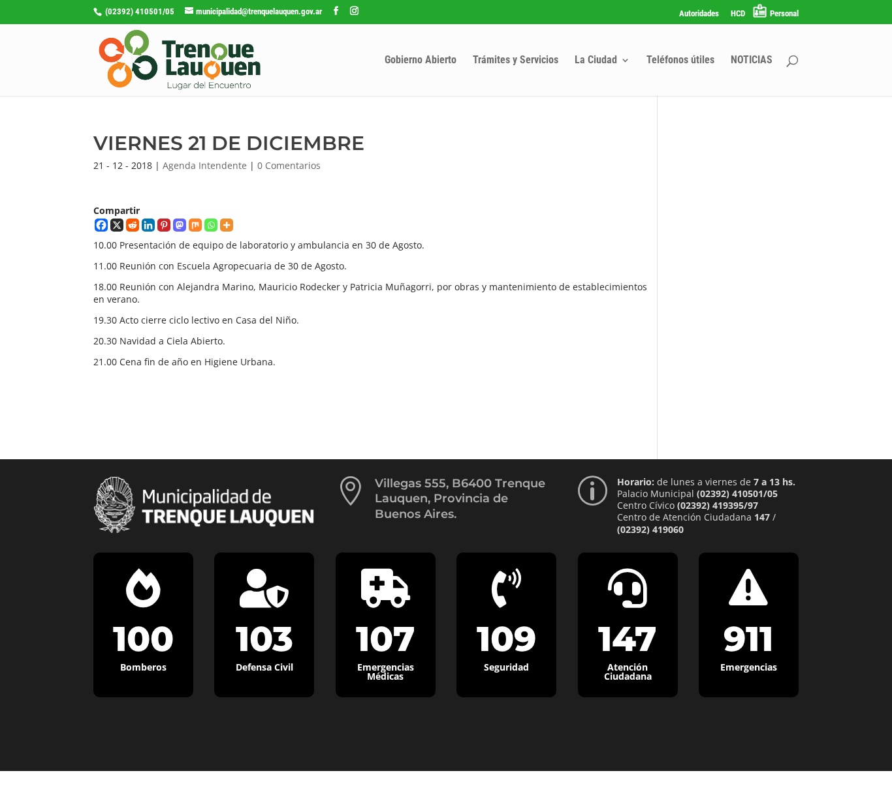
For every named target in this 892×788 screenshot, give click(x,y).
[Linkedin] (148, 225)
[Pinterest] (163, 225)
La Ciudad (596, 60)
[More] (226, 225)
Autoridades (699, 13)
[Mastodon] (179, 225)
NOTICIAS (752, 60)
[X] (116, 225)
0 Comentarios (289, 165)
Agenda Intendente (205, 165)
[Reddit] (132, 225)
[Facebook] (101, 225)
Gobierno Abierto (420, 60)
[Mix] (195, 225)
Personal (784, 13)
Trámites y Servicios (515, 60)
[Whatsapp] (210, 225)
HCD (738, 13)
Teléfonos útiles (680, 60)
